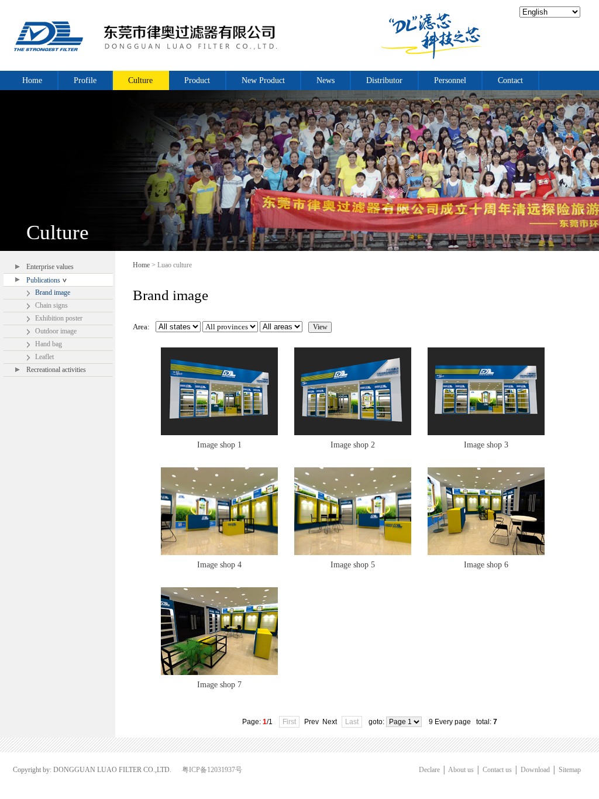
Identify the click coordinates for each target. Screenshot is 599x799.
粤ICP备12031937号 (212, 770)
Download (535, 770)
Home (141, 265)
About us (461, 770)
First (289, 722)
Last (352, 722)
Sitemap (570, 770)
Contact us (497, 770)
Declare (429, 770)
